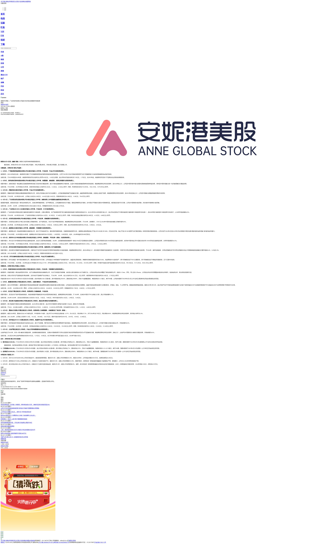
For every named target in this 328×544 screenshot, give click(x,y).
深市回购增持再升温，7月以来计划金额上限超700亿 (16, 422)
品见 (2, 94)
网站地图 (25, 1)
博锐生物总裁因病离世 (7, 426)
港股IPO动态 (4, 104)
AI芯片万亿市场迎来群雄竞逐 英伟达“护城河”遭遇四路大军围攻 (20, 408)
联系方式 (14, 1)
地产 (2, 78)
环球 (2, 63)
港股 (2, 59)
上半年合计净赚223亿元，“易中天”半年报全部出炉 (16, 412)
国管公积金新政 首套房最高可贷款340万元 (13, 433)
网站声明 (9, 1)
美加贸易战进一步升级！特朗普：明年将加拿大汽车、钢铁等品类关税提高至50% (25, 404)
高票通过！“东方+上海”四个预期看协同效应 (14, 419)
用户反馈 (20, 1)
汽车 (2, 86)
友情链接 (32, 540)
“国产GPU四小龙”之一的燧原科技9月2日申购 (14, 437)
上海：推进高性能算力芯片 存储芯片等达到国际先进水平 (18, 429)
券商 (2, 71)
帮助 (29, 1)
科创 (2, 90)
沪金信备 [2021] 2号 (100, 542)
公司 (2, 67)
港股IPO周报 (4, 446)
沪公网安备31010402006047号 (60, 542)
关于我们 (3, 1)
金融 (2, 82)
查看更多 (3, 438)
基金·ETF (4, 75)
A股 (2, 55)
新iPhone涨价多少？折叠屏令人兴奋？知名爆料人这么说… (18, 415)
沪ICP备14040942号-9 (44, 542)
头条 (2, 52)
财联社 (3, 542)
